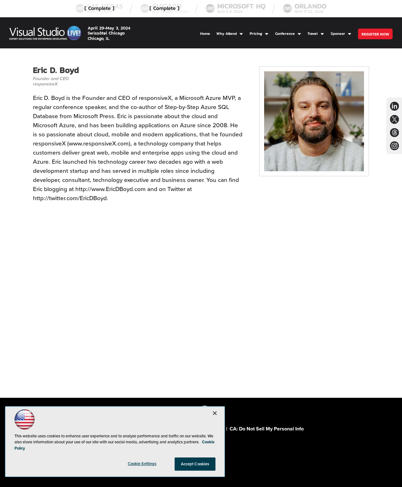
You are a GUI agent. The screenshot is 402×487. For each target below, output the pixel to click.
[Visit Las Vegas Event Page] (99, 8)
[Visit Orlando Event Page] (304, 8)
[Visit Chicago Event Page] (164, 8)
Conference (285, 33)
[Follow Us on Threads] (395, 132)
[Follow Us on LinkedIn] (394, 106)
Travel (312, 33)
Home (205, 33)
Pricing (256, 33)
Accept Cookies (195, 464)
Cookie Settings (142, 464)
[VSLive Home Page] (45, 34)
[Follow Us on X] (394, 119)
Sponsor (338, 33)
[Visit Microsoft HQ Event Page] (235, 8)
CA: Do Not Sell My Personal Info (267, 428)
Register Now (375, 34)
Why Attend (226, 33)
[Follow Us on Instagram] (394, 145)
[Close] (215, 413)
